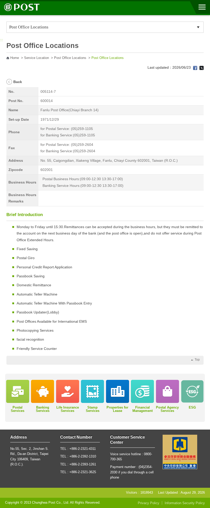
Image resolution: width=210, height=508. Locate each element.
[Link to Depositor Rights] (180, 452)
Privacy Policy (148, 503)
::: (1, 40)
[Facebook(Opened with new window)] (195, 67)
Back (17, 82)
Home (14, 58)
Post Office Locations (70, 58)
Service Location (36, 58)
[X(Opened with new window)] (202, 67)
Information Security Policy (185, 503)
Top (197, 359)
